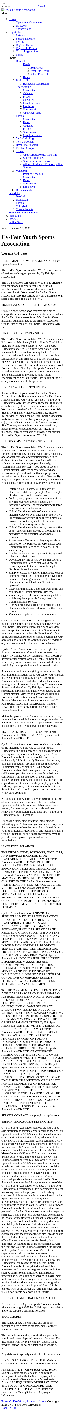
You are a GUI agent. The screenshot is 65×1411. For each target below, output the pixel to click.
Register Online (25, 45)
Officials (13, 218)
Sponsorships (23, 28)
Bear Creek (36, 67)
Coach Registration (27, 51)
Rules (26, 77)
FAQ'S (20, 41)
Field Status (15, 215)
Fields (26, 64)
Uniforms (28, 106)
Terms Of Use (9, 1401)
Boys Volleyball (25, 189)
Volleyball (21, 170)
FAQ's (27, 96)
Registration (15, 32)
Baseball (21, 61)
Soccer (20, 151)
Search (42, 6)
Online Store (16, 222)
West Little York (39, 70)
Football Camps (25, 148)
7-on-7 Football (25, 141)
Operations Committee (29, 22)
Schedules (14, 193)
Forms (19, 54)
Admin (43, 1401)
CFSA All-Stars (32, 112)
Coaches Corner (32, 103)
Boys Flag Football (27, 144)
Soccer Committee (33, 157)
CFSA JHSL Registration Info (40, 154)
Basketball (22, 80)
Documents (29, 186)
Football (20, 115)
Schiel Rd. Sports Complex (24, 212)
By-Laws (21, 25)
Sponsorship (30, 109)
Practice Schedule (33, 173)
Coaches (28, 125)
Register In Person (26, 48)
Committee (29, 90)
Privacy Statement (28, 1401)
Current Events (24, 209)
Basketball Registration (36, 83)
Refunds (20, 35)
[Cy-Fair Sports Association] (18, 9)
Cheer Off (29, 99)
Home (12, 19)
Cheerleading (23, 86)
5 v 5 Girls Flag (25, 138)
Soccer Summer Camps (36, 160)
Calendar (28, 93)
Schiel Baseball (39, 74)
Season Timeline (25, 38)
